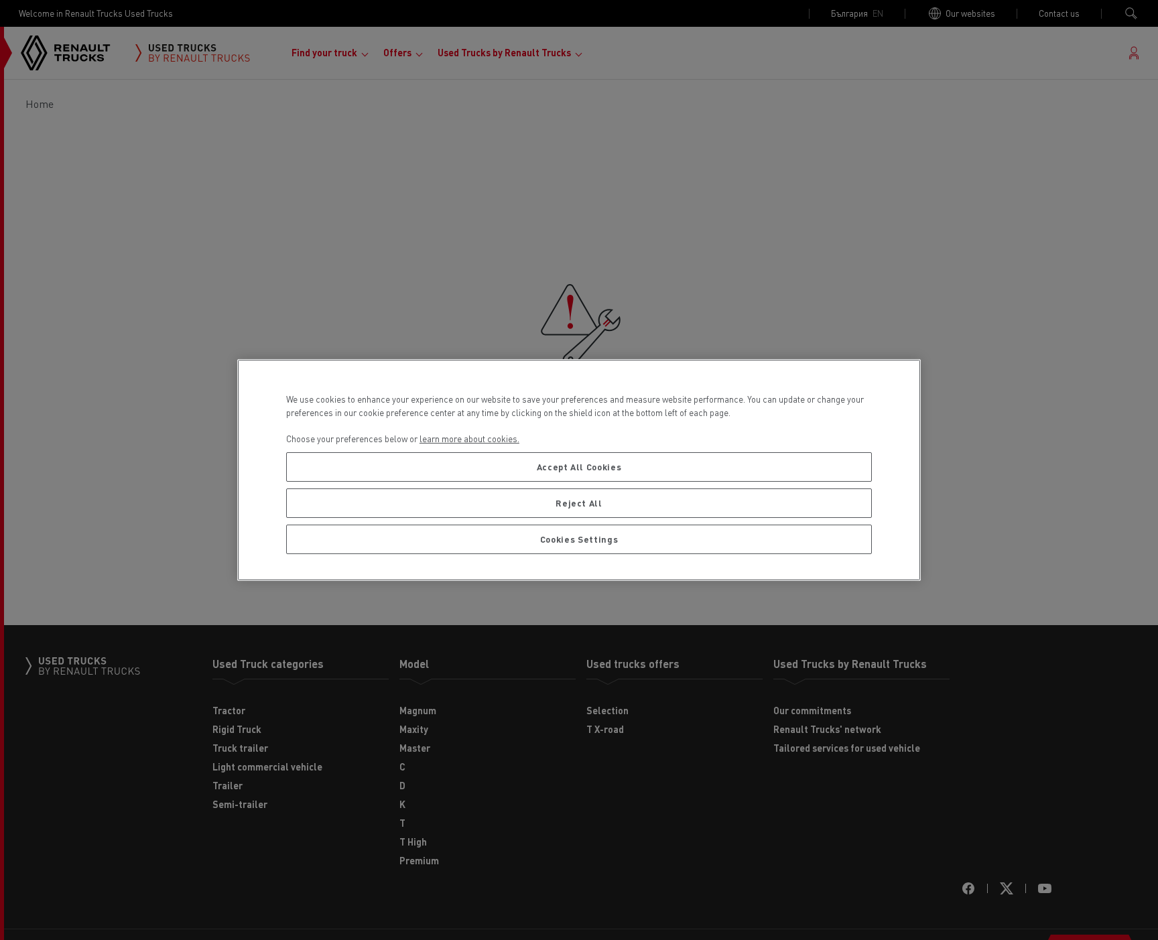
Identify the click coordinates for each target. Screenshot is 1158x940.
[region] (579, 470)
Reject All (579, 503)
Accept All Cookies (579, 466)
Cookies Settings (579, 539)
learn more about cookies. (469, 438)
